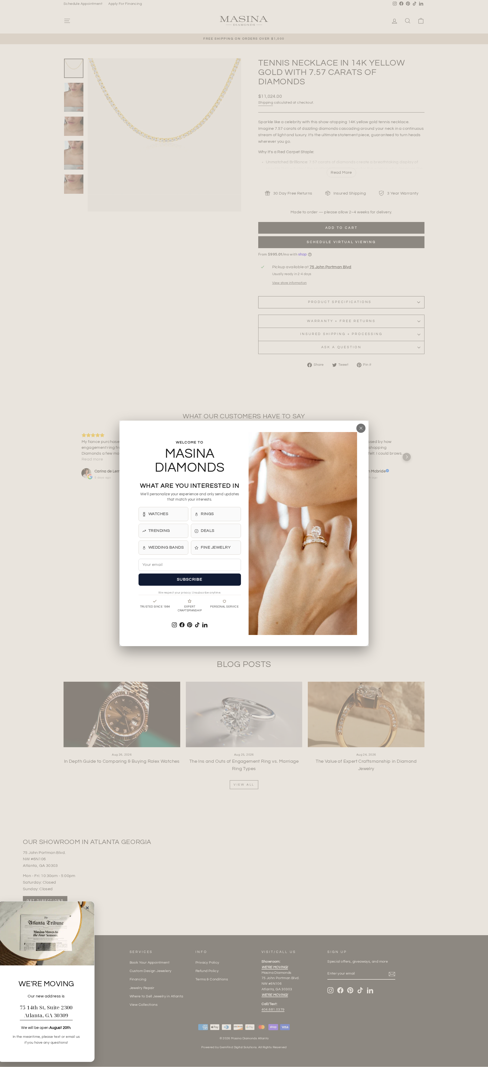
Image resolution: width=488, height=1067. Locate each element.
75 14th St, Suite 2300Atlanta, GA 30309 (46, 1011)
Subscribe (190, 580)
